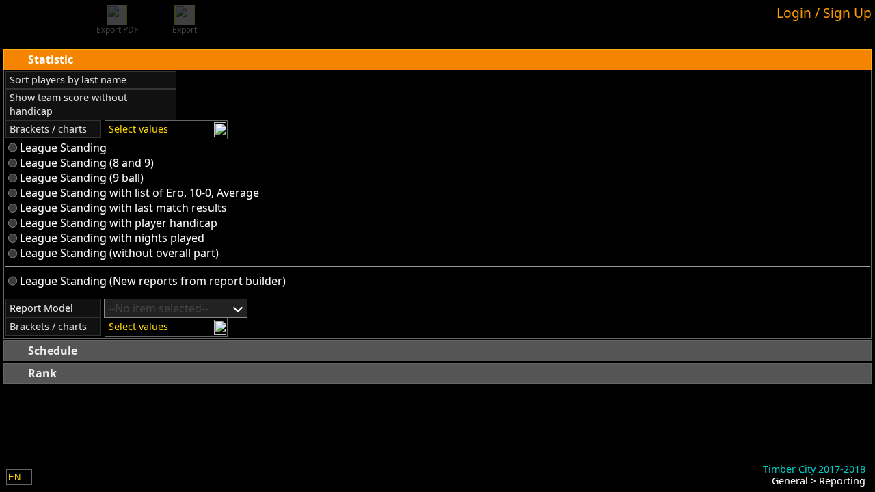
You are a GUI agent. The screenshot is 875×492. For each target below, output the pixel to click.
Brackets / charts (48, 128)
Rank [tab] (42, 373)
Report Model (41, 307)
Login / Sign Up (824, 12)
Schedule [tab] (52, 350)
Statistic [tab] (50, 59)
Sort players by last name (68, 79)
